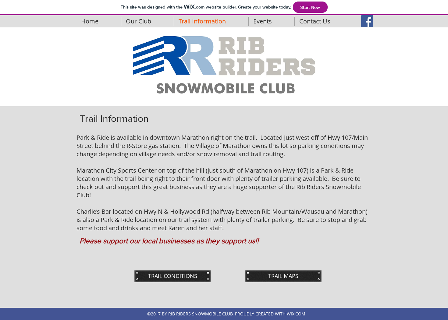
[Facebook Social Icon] (367, 21)
